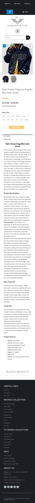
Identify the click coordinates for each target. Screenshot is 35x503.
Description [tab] (7, 136)
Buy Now (16, 127)
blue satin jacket (8, 222)
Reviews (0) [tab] (7, 139)
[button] (17, 31)
